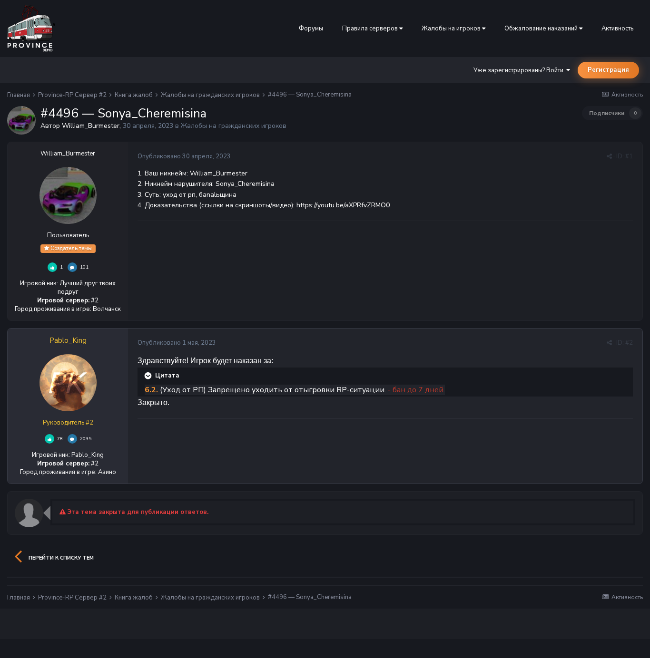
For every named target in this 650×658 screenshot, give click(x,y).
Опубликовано (184, 156)
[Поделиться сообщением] (609, 156)
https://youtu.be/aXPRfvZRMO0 (343, 205)
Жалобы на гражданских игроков (233, 125)
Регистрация (608, 70)
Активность (617, 28)
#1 (629, 156)
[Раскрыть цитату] (149, 375)
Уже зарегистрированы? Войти (519, 70)
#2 (629, 343)
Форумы (311, 28)
